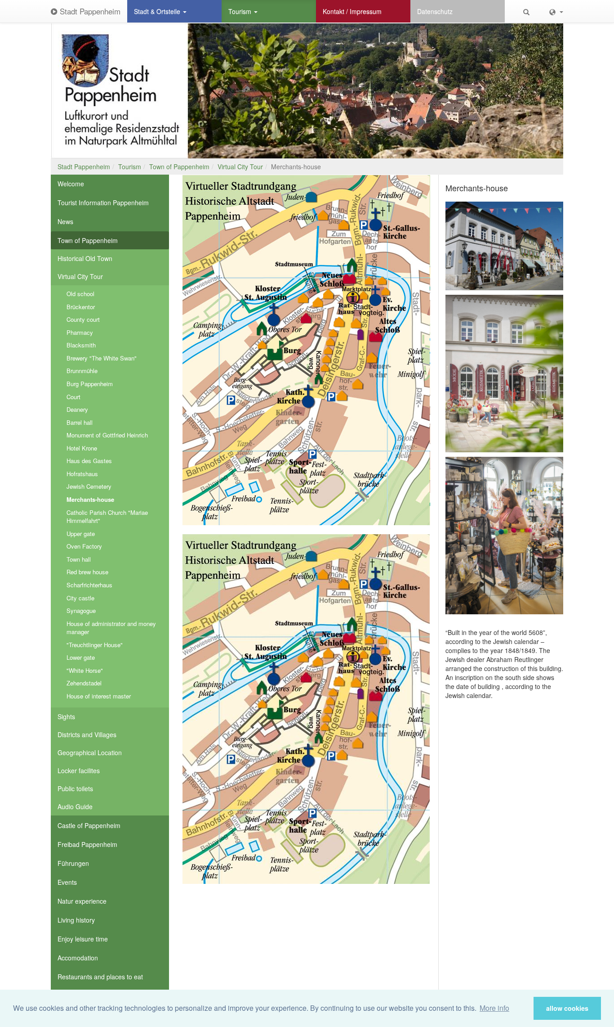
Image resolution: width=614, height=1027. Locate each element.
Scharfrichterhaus (89, 585)
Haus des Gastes (89, 460)
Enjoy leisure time (83, 938)
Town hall (79, 559)
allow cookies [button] (567, 1008)
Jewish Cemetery (89, 486)
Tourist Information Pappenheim (103, 202)
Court (73, 396)
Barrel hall (80, 422)
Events (67, 882)
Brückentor (81, 306)
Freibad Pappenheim (87, 844)
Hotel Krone (82, 448)
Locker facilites (79, 770)
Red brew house (87, 572)
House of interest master (99, 696)
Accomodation (78, 957)
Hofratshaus (82, 473)
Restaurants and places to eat (100, 976)
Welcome (71, 183)
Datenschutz (435, 11)
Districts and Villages (87, 734)
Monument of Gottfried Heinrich (107, 435)
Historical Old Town (85, 258)
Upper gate (81, 533)
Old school (80, 293)
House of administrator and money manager (111, 627)
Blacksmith (81, 345)
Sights (66, 716)
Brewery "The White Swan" (102, 358)
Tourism (240, 11)
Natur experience (82, 900)
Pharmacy (80, 332)
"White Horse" (85, 670)
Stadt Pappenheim (89, 11)
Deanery (77, 409)
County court (83, 319)
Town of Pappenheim (179, 166)
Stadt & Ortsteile (158, 11)
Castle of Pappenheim (89, 825)
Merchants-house (90, 499)
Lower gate (81, 657)
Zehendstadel (84, 683)
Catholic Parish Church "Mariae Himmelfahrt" (107, 516)
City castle (80, 598)
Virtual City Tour (240, 166)
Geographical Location (90, 752)
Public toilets (75, 788)
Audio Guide (75, 806)
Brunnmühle (82, 370)
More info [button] (494, 1008)
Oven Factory (84, 546)
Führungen (73, 863)
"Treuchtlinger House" (95, 644)
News (65, 221)
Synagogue (81, 610)
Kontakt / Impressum (352, 11)
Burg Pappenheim (90, 383)
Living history (76, 919)
